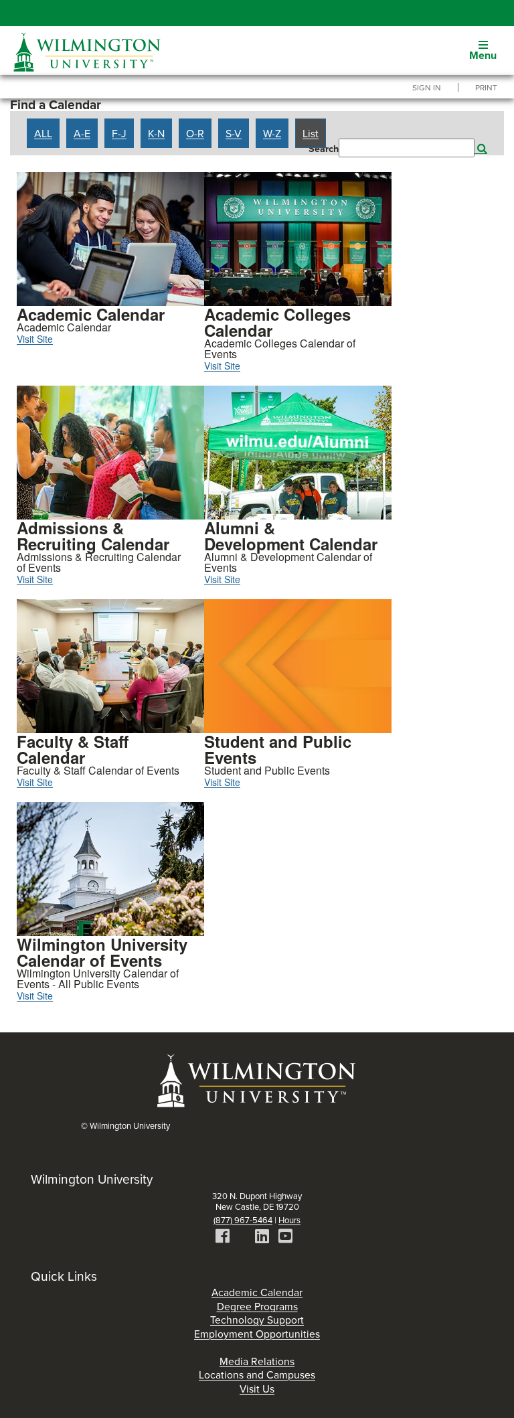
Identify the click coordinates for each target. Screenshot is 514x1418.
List (311, 133)
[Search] (481, 148)
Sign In (426, 87)
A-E (82, 133)
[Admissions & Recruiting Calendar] (110, 451)
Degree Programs (257, 1306)
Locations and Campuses (257, 1374)
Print (486, 87)
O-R (195, 133)
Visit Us (257, 1388)
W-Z (272, 133)
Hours (289, 1220)
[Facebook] (223, 1238)
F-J (119, 133)
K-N (156, 133)
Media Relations (257, 1361)
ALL (43, 133)
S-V (234, 133)
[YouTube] (285, 1238)
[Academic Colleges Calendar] (298, 237)
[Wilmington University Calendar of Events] (110, 867)
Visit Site (35, 338)
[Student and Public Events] (298, 665)
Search (324, 148)
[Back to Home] (257, 1080)
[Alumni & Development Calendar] (298, 451)
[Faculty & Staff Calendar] (110, 665)
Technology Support (257, 1319)
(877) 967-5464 (242, 1220)
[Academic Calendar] (110, 237)
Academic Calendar (257, 1292)
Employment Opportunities (257, 1333)
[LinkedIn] (262, 1238)
